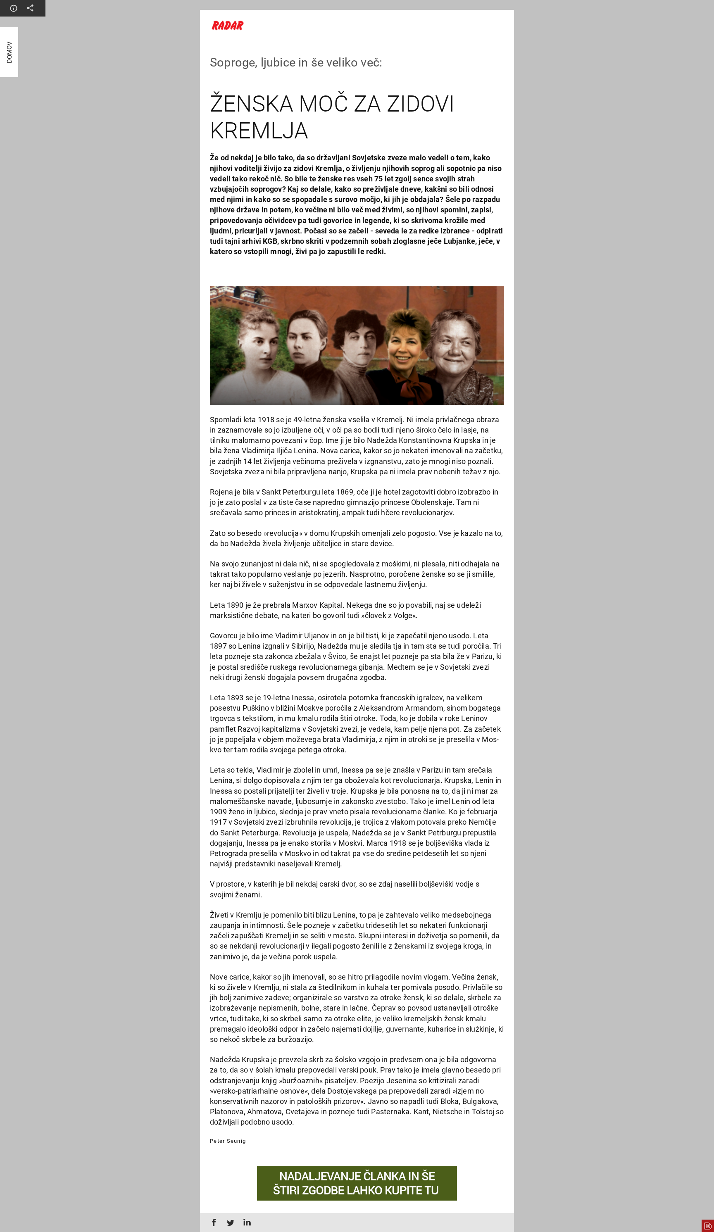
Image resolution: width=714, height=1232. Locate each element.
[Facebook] (212, 1222)
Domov (9, 52)
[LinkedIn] (245, 1222)
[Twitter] (229, 1222)
